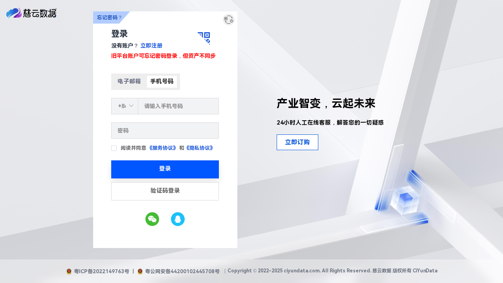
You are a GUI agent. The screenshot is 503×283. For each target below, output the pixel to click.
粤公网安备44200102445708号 (182, 271)
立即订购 (297, 142)
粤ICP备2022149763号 (101, 271)
